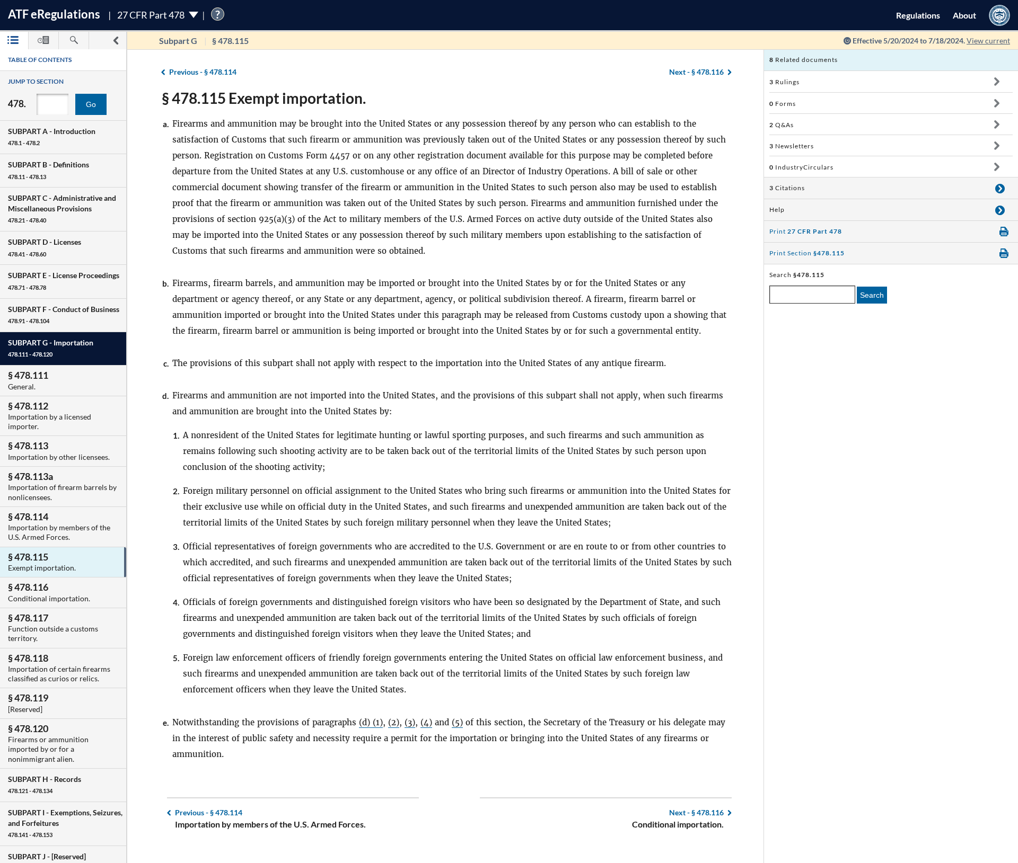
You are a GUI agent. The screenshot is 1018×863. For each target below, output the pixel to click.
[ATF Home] (999, 15)
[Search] (74, 40)
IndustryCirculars (801, 167)
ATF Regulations (54, 14)
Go (91, 104)
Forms (782, 104)
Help (777, 209)
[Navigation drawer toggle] (115, 40)
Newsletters (791, 146)
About (964, 15)
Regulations (918, 15)
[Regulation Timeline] (43, 40)
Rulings (784, 82)
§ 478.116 (696, 71)
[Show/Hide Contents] (996, 81)
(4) (426, 722)
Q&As (781, 125)
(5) (457, 722)
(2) (393, 722)
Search (872, 295)
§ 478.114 (202, 71)
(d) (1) (371, 722)
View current (988, 40)
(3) (410, 722)
